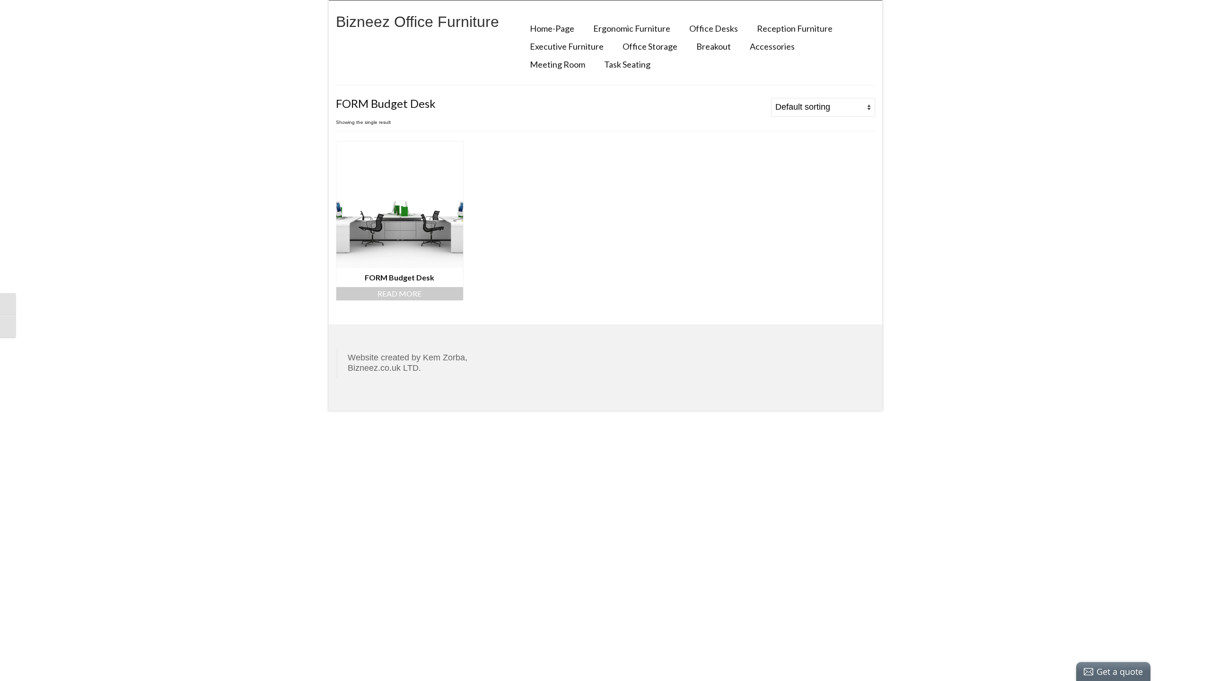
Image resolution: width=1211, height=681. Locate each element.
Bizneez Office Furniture (417, 21)
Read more (399, 293)
